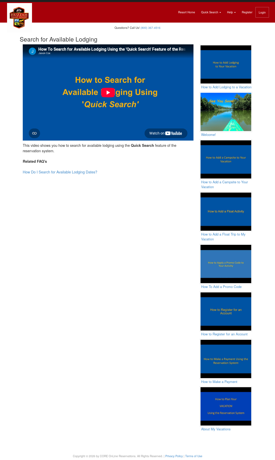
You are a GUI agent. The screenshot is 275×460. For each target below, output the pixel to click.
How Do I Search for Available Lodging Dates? (60, 171)
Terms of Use (193, 456)
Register (247, 12)
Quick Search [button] (210, 12)
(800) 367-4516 (150, 28)
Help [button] (230, 12)
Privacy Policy (174, 456)
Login (262, 12)
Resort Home (186, 12)
